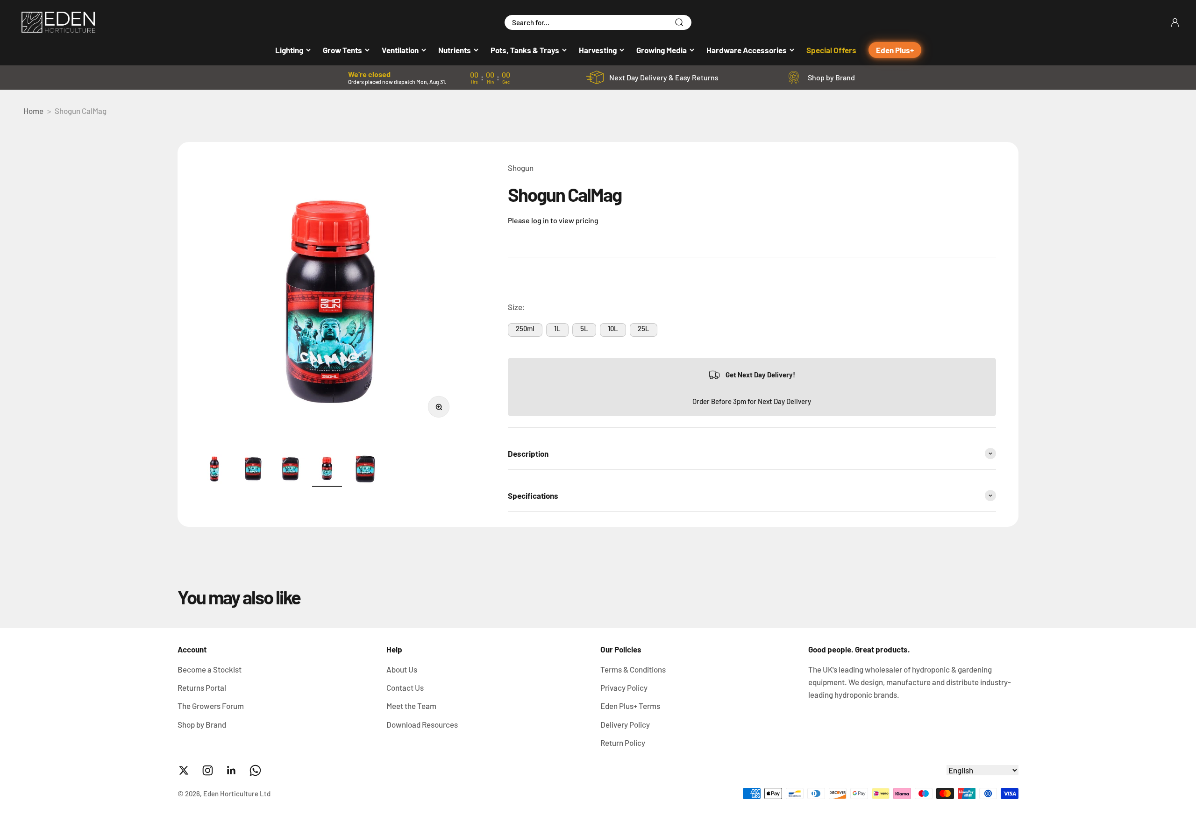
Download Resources (422, 724)
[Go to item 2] (252, 470)
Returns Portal (202, 687)
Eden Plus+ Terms (630, 705)
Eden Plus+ (895, 50)
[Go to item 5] (364, 470)
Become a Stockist (210, 669)
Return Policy (622, 742)
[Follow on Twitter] (184, 770)
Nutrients (454, 50)
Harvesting (598, 50)
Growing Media (661, 50)
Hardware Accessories (746, 50)
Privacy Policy (624, 687)
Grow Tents (342, 50)
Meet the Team (411, 705)
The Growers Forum (211, 705)
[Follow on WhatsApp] (255, 770)
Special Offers (831, 50)
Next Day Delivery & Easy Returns (664, 77)
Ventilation (400, 50)
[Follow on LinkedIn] (231, 770)
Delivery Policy (625, 724)
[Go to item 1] (215, 470)
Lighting (289, 50)
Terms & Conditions (633, 669)
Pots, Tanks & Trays (525, 50)
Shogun (521, 167)
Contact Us (405, 687)
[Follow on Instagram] (207, 770)
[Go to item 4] (327, 470)
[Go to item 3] (290, 470)
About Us (401, 669)
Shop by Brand (831, 77)
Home (33, 110)
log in (540, 220)
